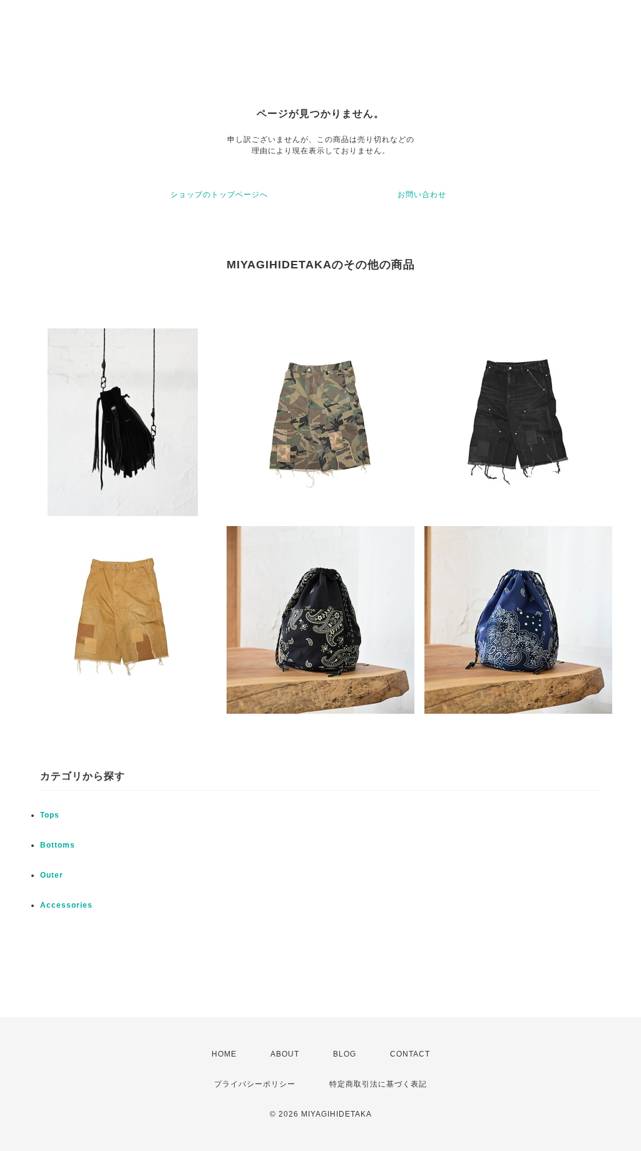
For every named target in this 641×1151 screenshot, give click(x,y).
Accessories (66, 905)
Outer (51, 875)
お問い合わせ (421, 194)
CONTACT (410, 1054)
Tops (49, 815)
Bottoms (57, 845)
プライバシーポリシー (254, 1084)
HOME (224, 1054)
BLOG (344, 1054)
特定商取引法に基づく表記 (378, 1084)
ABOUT (284, 1054)
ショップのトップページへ (219, 194)
